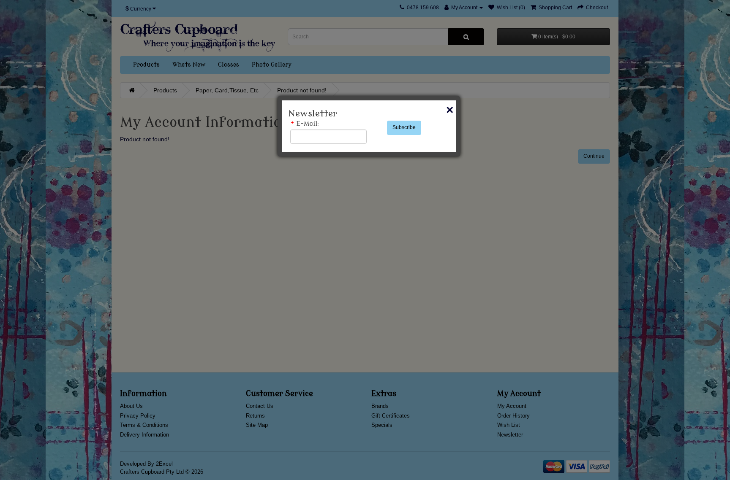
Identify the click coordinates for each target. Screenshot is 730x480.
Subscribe (404, 127)
